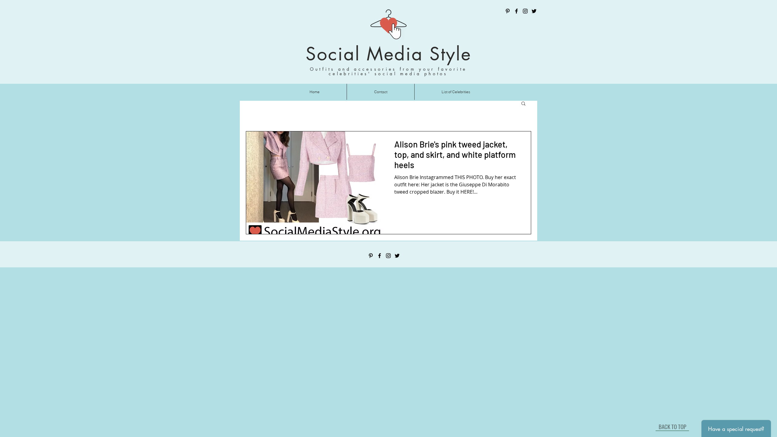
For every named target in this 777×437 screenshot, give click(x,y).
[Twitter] (534, 11)
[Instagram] (525, 11)
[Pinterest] (507, 11)
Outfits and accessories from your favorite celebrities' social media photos (388, 71)
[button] (523, 104)
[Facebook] (516, 11)
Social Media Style (388, 54)
